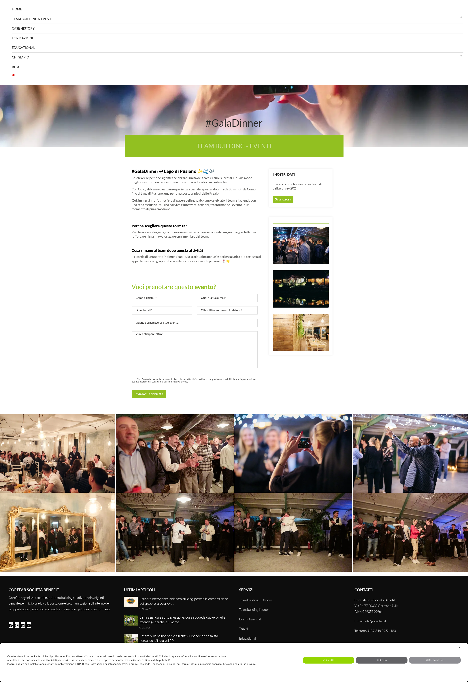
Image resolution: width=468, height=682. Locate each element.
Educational (247, 638)
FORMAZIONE (23, 38)
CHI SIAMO (20, 57)
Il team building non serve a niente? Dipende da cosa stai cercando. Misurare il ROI (178, 638)
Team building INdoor (254, 609)
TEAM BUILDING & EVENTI (32, 19)
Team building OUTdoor (255, 600)
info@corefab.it (375, 621)
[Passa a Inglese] (237, 75)
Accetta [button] (329, 660)
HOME (17, 9)
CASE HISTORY (23, 28)
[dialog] (234, 662)
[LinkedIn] (23, 625)
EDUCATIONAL (23, 48)
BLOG (16, 67)
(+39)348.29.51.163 (382, 631)
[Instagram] (17, 625)
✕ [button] (460, 647)
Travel (243, 629)
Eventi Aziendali (250, 619)
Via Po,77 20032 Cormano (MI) (376, 606)
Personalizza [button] (436, 660)
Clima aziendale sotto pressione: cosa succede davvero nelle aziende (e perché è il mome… (182, 619)
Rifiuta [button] (383, 660)
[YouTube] (29, 625)
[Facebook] (11, 625)
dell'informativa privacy (176, 381)
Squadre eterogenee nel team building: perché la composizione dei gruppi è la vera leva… (183, 601)
